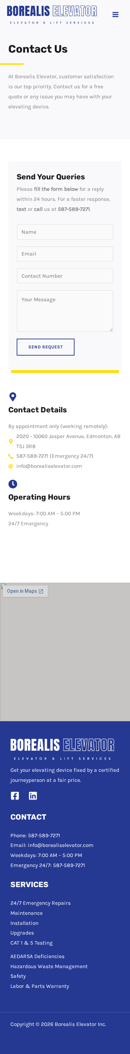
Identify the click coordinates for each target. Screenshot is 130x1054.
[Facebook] (14, 795)
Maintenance (26, 913)
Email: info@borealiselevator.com (52, 845)
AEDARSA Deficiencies (37, 956)
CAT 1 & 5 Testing (31, 943)
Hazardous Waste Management (49, 966)
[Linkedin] (32, 795)
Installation (24, 923)
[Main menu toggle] (115, 14)
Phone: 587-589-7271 (35, 835)
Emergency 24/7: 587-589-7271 (47, 865)
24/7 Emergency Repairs (40, 903)
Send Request (45, 346)
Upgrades (22, 933)
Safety (18, 976)
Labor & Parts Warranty (39, 986)
